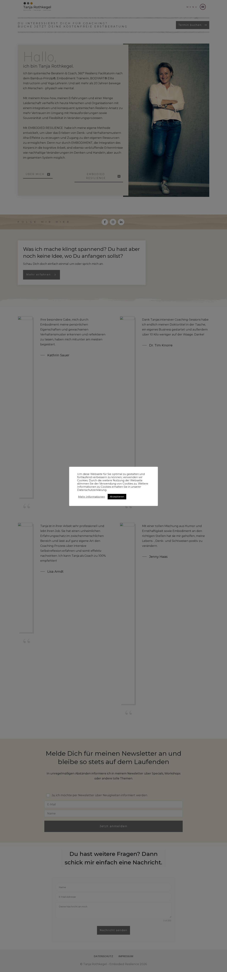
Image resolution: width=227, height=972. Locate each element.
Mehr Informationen (91, 496)
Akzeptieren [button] (117, 496)
